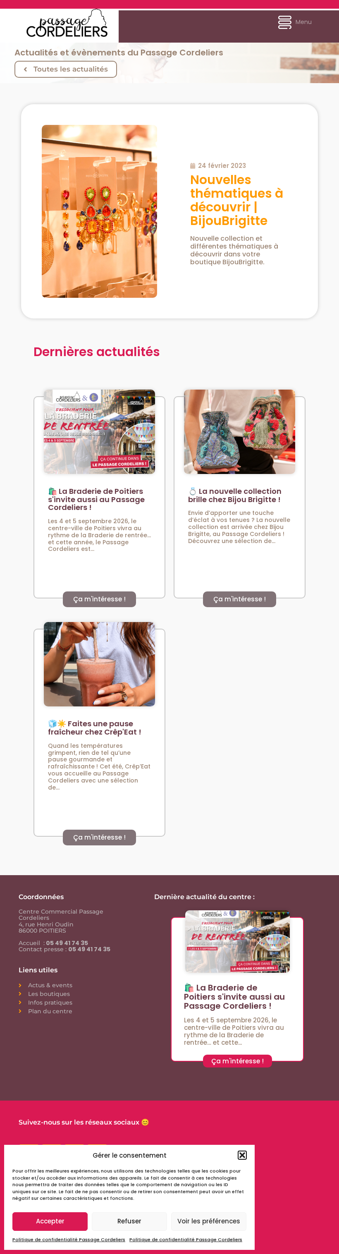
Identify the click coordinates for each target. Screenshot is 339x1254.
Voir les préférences (208, 1221)
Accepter (50, 1221)
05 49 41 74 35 (66, 943)
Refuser (129, 1221)
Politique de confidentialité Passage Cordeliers (68, 1239)
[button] (242, 1155)
